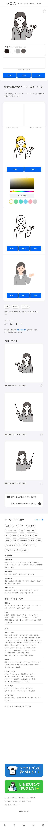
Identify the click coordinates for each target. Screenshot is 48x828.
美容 (39, 540)
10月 (18, 608)
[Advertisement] (24, 63)
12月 (28, 608)
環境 (29, 535)
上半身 (22, 311)
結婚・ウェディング (20, 635)
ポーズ (15, 306)
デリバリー (8, 650)
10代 (21, 562)
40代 (36, 562)
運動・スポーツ (35, 640)
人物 (6, 306)
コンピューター (22, 691)
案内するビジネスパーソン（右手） (24, 497)
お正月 (7, 615)
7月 (6, 608)
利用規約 (21, 797)
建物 (14, 535)
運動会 (11, 620)
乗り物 (22, 535)
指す (26, 593)
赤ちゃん (33, 564)
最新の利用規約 (21, 330)
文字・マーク (30, 545)
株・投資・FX (9, 667)
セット (37, 697)
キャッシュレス (20, 647)
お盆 (26, 620)
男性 (6, 562)
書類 (17, 645)
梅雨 (6, 620)
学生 (12, 567)
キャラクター (26, 650)
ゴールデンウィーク (23, 617)
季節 (32, 526)
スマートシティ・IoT (12, 676)
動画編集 (32, 691)
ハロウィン (33, 620)
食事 (26, 637)
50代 (6, 564)
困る (21, 590)
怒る (26, 590)
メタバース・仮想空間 (12, 679)
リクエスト (8, 700)
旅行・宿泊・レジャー (12, 655)
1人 (6, 314)
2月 (22, 605)
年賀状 (13, 615)
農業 (33, 679)
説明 (21, 593)
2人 (10, 574)
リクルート (36, 662)
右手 (13, 583)
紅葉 (39, 620)
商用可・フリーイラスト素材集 (30, 3)
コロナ (37, 637)
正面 (27, 311)
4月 (30, 605)
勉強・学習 (34, 664)
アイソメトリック (12, 550)
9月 (14, 608)
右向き (33, 581)
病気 (10, 637)
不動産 (18, 667)
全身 (6, 581)
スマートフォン (26, 688)
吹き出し (8, 697)
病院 (6, 637)
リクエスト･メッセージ (13, 801)
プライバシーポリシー (12, 805)
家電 (6, 645)
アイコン (30, 697)
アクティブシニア (30, 642)
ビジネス (25, 306)
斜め (27, 581)
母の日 (7, 617)
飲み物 (31, 637)
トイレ (22, 645)
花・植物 (8, 652)
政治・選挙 (20, 652)
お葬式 (35, 635)
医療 (14, 540)
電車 (25, 655)
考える (16, 590)
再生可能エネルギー (27, 674)
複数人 (15, 574)
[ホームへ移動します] (5, 825)
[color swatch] (11, 201)
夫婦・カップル (29, 574)
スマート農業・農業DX (12, 681)
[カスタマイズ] (43, 825)
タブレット (16, 688)
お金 (22, 531)
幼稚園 (39, 564)
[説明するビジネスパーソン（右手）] (24, 412)
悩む (10, 590)
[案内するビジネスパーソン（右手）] (24, 363)
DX (22, 676)
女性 (6, 311)
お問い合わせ (26, 801)
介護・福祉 (23, 540)
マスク (14, 640)
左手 (32, 311)
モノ (20, 545)
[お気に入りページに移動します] (33, 825)
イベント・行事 (11, 531)
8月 (10, 608)
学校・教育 (31, 531)
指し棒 (31, 593)
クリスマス (8, 622)
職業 (6, 662)
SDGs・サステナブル (12, 674)
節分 (24, 615)
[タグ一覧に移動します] (24, 825)
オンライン (25, 664)
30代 (16, 311)
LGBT (16, 562)
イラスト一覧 (38, 520)
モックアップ (21, 697)
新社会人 (27, 662)
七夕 (17, 620)
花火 (21, 620)
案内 (37, 311)
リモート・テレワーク (12, 664)
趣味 (15, 650)
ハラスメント (18, 662)
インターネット (10, 691)
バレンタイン (32, 615)
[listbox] (22, 183)
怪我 (15, 637)
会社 (10, 662)
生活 (7, 535)
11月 (23, 608)
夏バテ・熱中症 (23, 640)
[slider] (22, 191)
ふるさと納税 (29, 676)
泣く (30, 590)
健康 (32, 540)
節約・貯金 (31, 647)
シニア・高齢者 (23, 564)
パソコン (8, 688)
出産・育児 (8, 635)
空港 (27, 652)
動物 (7, 540)
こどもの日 (36, 617)
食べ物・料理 (10, 545)
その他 (24, 550)
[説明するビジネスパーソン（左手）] (24, 460)
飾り (13, 697)
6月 (38, 605)
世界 (13, 652)
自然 (36, 535)
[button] (6, 51)
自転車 (31, 655)
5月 (34, 605)
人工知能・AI (25, 679)
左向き (39, 581)
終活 (30, 635)
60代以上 (13, 564)
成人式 (19, 615)
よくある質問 (30, 797)
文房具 (11, 645)
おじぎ (36, 590)
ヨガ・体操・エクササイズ (14, 642)
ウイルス (8, 640)
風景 (33, 650)
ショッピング (30, 645)
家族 (20, 574)
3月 (26, 605)
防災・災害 (25, 681)
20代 (11, 311)
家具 (39, 642)
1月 (18, 605)
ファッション (9, 647)
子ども (7, 567)
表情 (6, 590)
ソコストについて (11, 797)
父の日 (13, 617)
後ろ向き (8, 583)
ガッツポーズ (9, 593)
